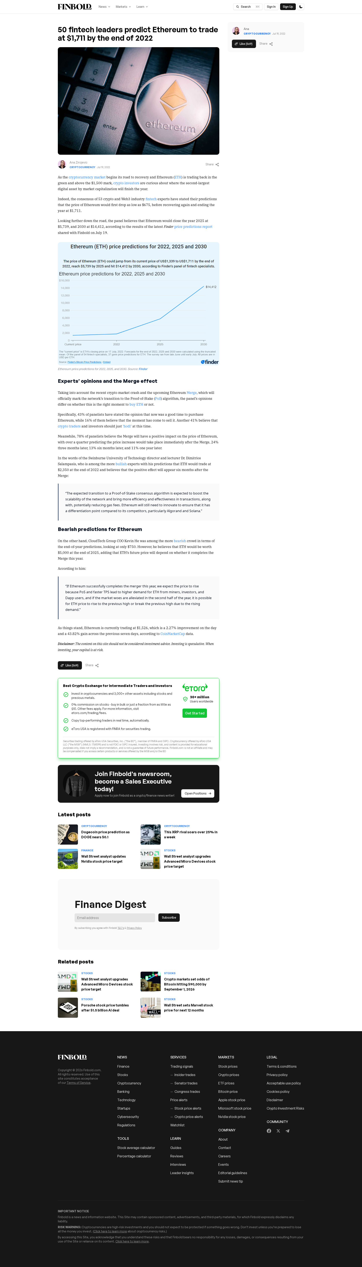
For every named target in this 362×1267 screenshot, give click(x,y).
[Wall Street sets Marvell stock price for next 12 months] (151, 1008)
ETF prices (226, 1083)
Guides (175, 1148)
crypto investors (126, 182)
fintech (151, 198)
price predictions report (193, 226)
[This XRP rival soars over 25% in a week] (151, 834)
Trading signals (181, 1066)
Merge (192, 392)
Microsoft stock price (234, 1108)
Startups (123, 1108)
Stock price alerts (185, 1108)
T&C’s (121, 927)
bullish (121, 463)
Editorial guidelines (232, 1173)
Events (223, 1164)
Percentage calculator (134, 1156)
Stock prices (228, 1066)
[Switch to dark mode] (300, 6)
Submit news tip (230, 1181)
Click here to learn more (110, 1231)
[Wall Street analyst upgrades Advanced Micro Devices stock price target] (151, 859)
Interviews (178, 1164)
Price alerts (178, 1100)
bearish (180, 540)
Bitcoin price (228, 1091)
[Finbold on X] (278, 1130)
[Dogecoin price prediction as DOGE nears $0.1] (68, 834)
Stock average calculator (136, 1148)
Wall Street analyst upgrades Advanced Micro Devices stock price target (190, 861)
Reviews (176, 1156)
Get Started (194, 713)
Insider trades (182, 1075)
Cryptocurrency (82, 167)
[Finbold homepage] (81, 1057)
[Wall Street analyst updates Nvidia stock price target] (68, 859)
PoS (158, 398)
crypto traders (69, 426)
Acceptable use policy (284, 1083)
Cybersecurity (128, 1117)
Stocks (170, 850)
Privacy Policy (134, 927)
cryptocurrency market (87, 177)
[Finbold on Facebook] (269, 1130)
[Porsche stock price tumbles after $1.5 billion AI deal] (68, 1008)
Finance (87, 850)
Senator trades (184, 1083)
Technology (126, 1100)
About (223, 1139)
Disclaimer (275, 1100)
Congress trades (185, 1091)
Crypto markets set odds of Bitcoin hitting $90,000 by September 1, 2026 (187, 984)
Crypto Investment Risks (285, 1108)
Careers (224, 1156)
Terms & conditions (282, 1066)
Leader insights (182, 1173)
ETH (178, 177)
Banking (123, 1091)
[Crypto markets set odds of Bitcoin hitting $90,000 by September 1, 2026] (151, 982)
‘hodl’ (127, 426)
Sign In (271, 6)
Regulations (126, 1125)
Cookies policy (278, 1091)
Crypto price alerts (186, 1117)
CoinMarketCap (172, 633)
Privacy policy (277, 1075)
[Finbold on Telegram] (287, 1130)
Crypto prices (228, 1075)
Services (178, 1057)
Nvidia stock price (232, 1117)
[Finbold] (75, 7)
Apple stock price (231, 1100)
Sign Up (288, 6)
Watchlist (177, 1125)
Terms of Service (78, 1082)
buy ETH (136, 404)
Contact (224, 1148)
